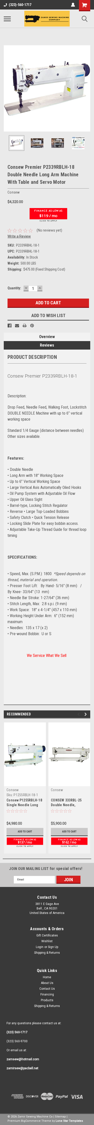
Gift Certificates (47, 935)
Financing (47, 994)
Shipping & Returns (47, 952)
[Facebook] (10, 326)
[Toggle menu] (7, 18)
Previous (7, 88)
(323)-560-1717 (20, 5)
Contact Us (47, 988)
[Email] (17, 326)
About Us (47, 983)
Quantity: (14, 288)
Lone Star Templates (69, 1120)
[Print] (25, 326)
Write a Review (19, 236)
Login (39, 947)
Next (86, 88)
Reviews (47, 345)
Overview (47, 336)
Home (47, 977)
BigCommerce (31, 1120)
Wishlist (47, 941)
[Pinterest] (32, 326)
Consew (13, 790)
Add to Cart (25, 831)
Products (47, 1000)
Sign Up (53, 947)
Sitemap (60, 1116)
